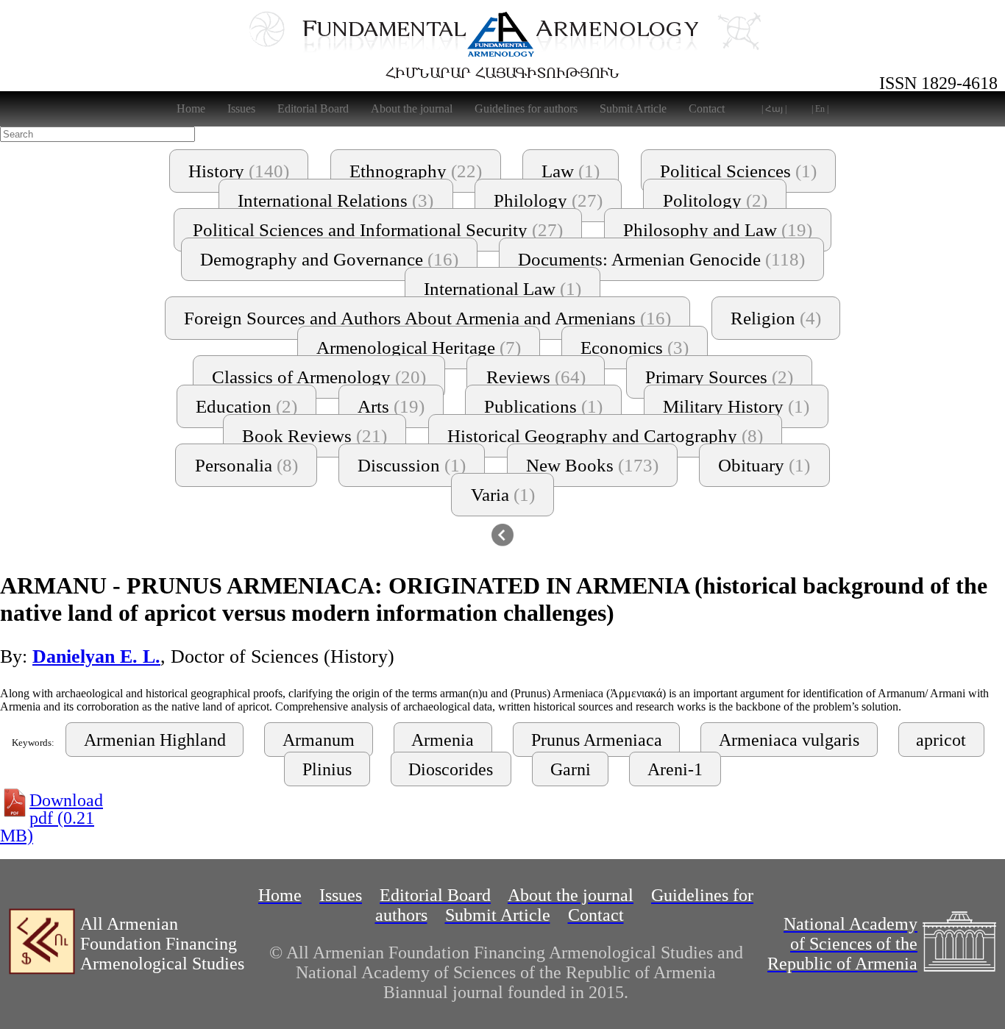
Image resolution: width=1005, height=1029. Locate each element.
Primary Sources (719, 377)
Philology (548, 200)
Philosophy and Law (717, 230)
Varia (503, 495)
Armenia (442, 740)
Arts (391, 406)
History (238, 171)
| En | (820, 109)
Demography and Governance (329, 259)
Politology (715, 200)
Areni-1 (675, 769)
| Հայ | (773, 109)
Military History (736, 406)
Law (570, 171)
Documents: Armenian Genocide (661, 259)
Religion (776, 318)
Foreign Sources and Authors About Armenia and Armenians (427, 318)
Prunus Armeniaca (596, 740)
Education (246, 406)
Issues (241, 108)
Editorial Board (313, 108)
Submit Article (633, 108)
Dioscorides (450, 769)
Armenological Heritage (418, 347)
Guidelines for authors (526, 108)
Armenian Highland (155, 740)
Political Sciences (738, 171)
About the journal (411, 108)
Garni (570, 769)
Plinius (327, 769)
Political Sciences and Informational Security (378, 230)
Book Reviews (314, 436)
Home (191, 108)
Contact (707, 108)
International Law (502, 289)
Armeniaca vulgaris (789, 740)
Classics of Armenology (319, 377)
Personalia (246, 465)
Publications (543, 406)
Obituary (764, 465)
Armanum (319, 740)
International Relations (335, 200)
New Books (592, 465)
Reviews (536, 377)
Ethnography (415, 171)
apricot (941, 740)
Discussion (412, 465)
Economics (634, 347)
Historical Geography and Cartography (605, 436)
